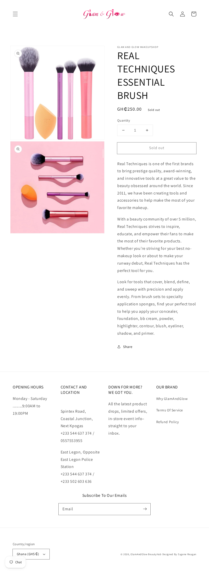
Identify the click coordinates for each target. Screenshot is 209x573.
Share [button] (128, 346)
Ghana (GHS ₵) (28, 554)
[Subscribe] (144, 509)
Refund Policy (167, 422)
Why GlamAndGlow (172, 398)
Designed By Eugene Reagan (179, 554)
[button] (15, 14)
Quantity (123, 120)
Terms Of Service (169, 410)
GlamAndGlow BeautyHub (146, 554)
